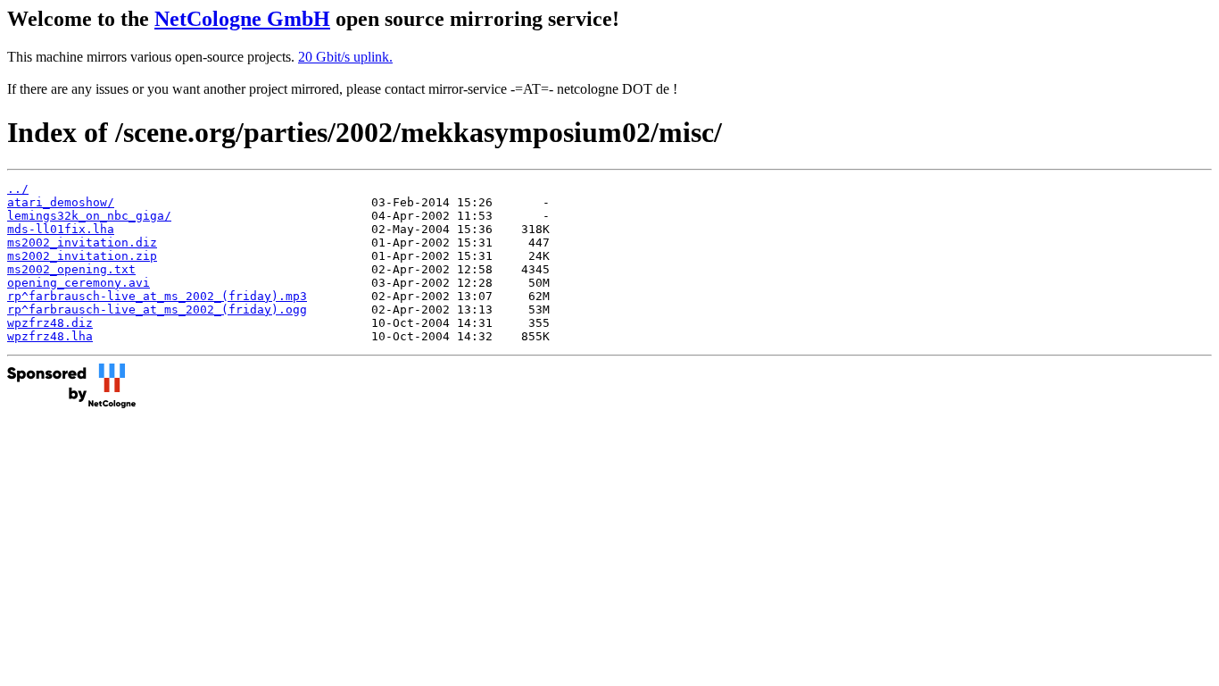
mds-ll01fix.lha (60, 229)
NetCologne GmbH (242, 18)
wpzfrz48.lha (50, 336)
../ (18, 189)
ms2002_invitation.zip (82, 256)
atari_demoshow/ (60, 202)
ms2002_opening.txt (71, 269)
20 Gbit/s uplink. (345, 56)
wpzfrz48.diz (50, 323)
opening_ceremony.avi (78, 282)
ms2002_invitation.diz (82, 242)
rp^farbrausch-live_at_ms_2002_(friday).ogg (157, 309)
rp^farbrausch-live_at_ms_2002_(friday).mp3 (157, 296)
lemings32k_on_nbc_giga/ (89, 215)
